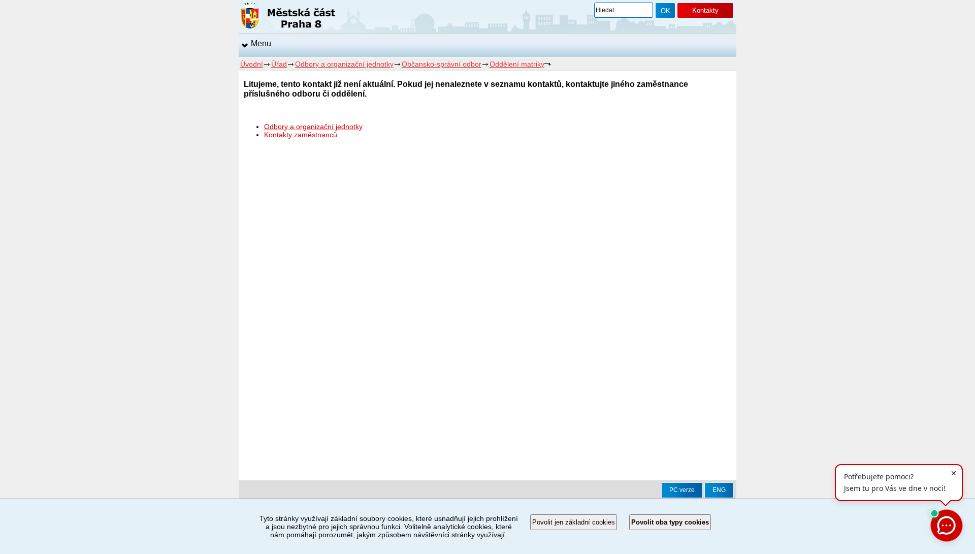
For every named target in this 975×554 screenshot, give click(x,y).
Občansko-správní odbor (441, 64)
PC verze (682, 490)
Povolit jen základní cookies (573, 522)
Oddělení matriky (517, 64)
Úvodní (251, 64)
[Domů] (288, 17)
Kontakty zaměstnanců (300, 135)
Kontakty (705, 10)
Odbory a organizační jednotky (344, 64)
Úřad (279, 64)
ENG (719, 490)
